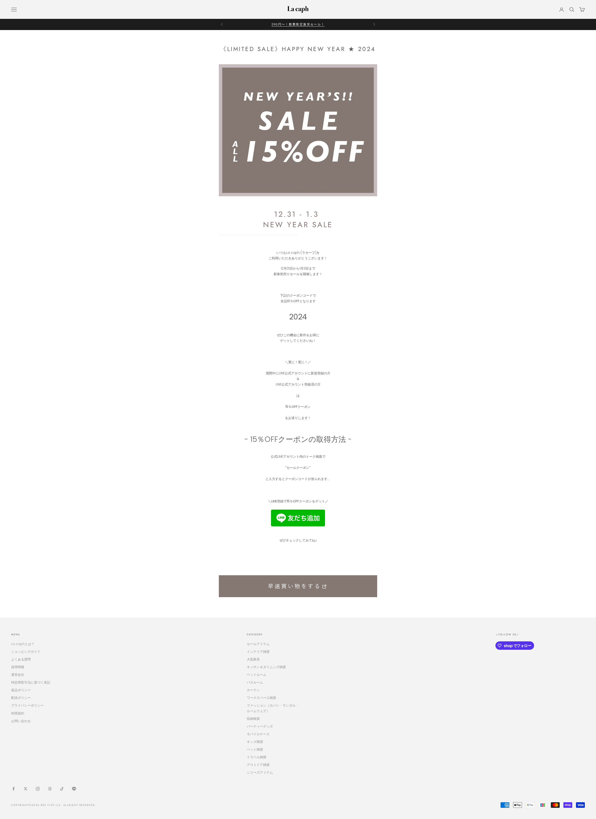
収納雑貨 (253, 718)
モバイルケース (258, 734)
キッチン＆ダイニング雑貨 (266, 667)
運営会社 (17, 674)
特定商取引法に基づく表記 (30, 682)
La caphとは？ (22, 644)
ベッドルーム (256, 674)
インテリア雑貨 (258, 651)
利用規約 (17, 713)
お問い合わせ (21, 721)
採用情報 (17, 667)
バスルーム (255, 682)
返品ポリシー (21, 690)
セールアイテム (258, 644)
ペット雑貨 (255, 749)
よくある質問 (21, 659)
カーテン (253, 690)
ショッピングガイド (26, 651)
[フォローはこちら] (13, 788)
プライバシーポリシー (27, 705)
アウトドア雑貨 (258, 764)
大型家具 (253, 659)
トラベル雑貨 (256, 757)
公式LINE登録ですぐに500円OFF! (298, 24)
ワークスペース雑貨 (261, 697)
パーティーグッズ (260, 726)
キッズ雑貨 (255, 741)
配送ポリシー (21, 697)
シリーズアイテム (260, 772)
